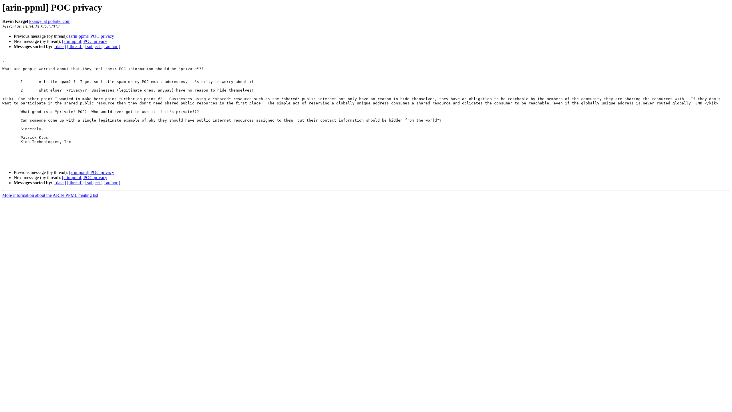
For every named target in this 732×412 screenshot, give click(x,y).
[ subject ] (93, 46)
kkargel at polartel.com (49, 21)
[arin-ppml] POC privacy (91, 36)
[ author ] (112, 46)
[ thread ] (75, 46)
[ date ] (59, 46)
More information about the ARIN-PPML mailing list (50, 195)
